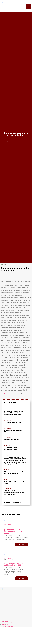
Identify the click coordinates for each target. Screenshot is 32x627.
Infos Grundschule (13, 275)
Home (4, 140)
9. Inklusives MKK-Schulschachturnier (10, 448)
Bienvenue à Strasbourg (12, 502)
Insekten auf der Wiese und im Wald (14, 431)
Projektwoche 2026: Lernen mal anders (14, 482)
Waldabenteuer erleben (12, 440)
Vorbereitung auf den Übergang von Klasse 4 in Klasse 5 (14, 531)
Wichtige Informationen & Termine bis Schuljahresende (15, 472)
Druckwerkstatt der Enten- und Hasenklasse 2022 (14, 564)
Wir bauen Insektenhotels (12, 422)
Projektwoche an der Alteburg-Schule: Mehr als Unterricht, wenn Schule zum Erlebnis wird (15, 412)
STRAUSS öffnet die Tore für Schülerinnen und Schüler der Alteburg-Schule (14, 492)
